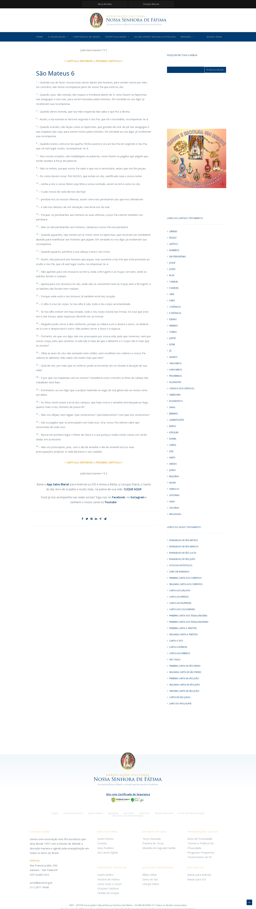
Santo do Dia (150, 879)
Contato (144, 813)
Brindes (186, 37)
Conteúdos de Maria (86, 37)
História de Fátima (108, 879)
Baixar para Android (199, 874)
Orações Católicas (108, 888)
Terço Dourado (151, 838)
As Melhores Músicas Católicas (155, 37)
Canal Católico (105, 874)
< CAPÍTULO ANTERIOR (78, 61)
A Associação (56, 37)
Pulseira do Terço (153, 843)
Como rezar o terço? (109, 884)
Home (39, 37)
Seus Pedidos (105, 848)
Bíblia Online (149, 874)
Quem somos (95, 813)
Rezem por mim (164, 813)
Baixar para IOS (196, 879)
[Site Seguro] (128, 799)
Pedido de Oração (108, 893)
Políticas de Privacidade (128, 816)
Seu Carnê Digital (107, 852)
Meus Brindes (105, 4)
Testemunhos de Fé (199, 857)
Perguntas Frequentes (201, 852)
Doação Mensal (151, 4)
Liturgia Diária (150, 884)
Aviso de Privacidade (191, 813)
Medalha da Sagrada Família (158, 848)
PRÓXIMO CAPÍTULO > (109, 61)
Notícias (129, 813)
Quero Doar (214, 37)
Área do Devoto (73, 813)
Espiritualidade (115, 37)
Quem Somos (105, 838)
